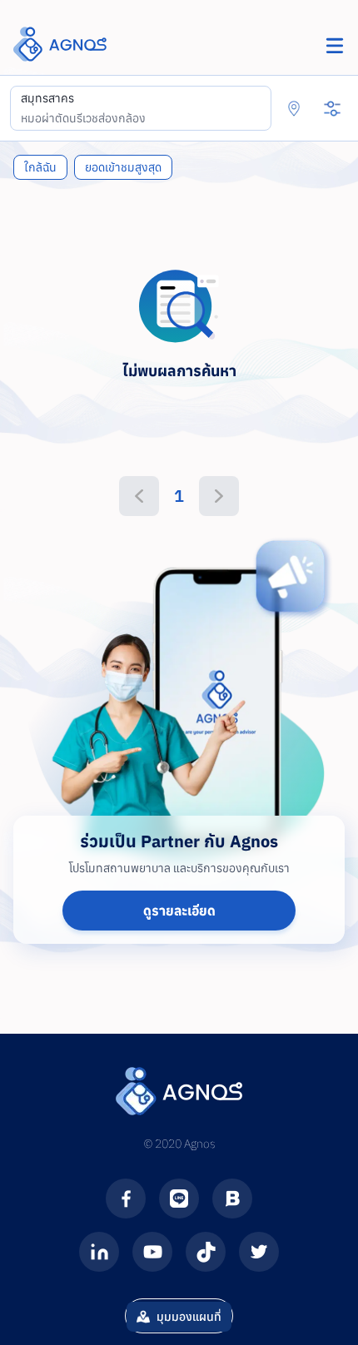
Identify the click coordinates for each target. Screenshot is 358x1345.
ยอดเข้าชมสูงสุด (123, 167)
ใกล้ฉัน (40, 167)
